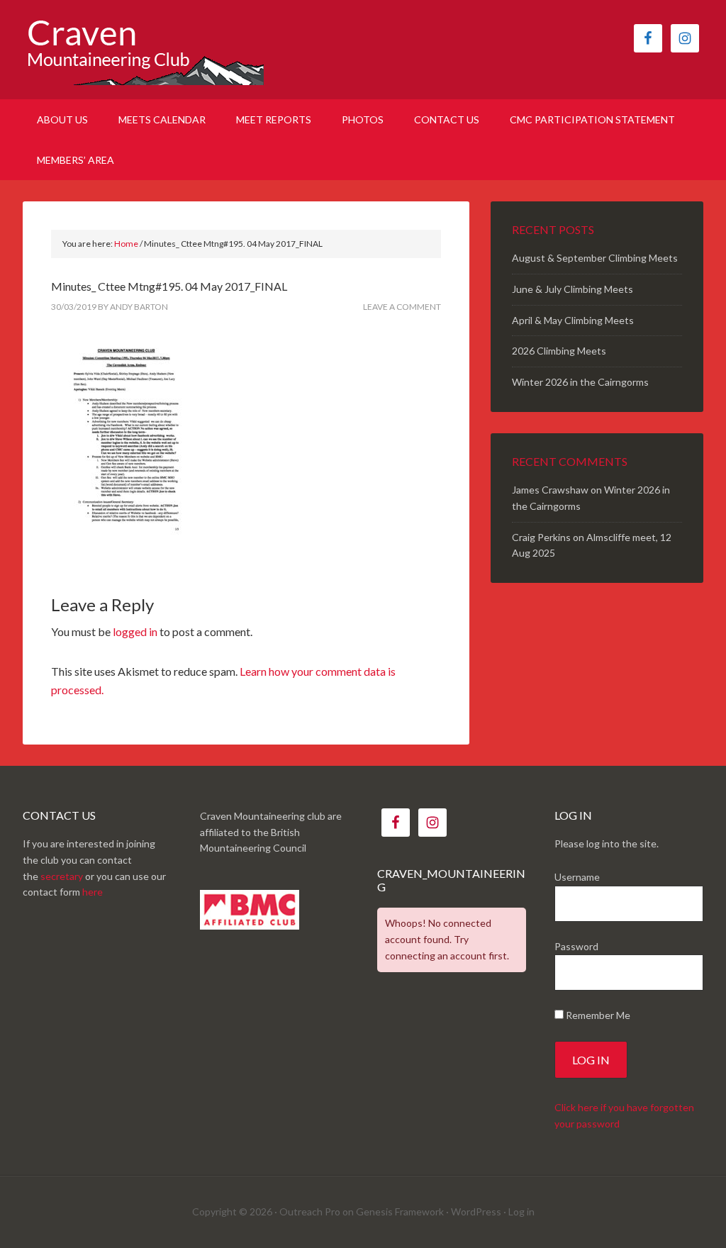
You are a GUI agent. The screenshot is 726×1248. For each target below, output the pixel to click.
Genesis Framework (400, 1211)
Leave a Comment (402, 306)
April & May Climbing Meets (573, 320)
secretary (61, 876)
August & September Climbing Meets (595, 258)
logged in (135, 631)
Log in (521, 1211)
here (92, 892)
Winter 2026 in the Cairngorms (580, 382)
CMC (143, 49)
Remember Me (597, 1015)
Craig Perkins (541, 537)
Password (576, 946)
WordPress (476, 1211)
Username (577, 877)
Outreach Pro (309, 1211)
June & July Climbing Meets (572, 289)
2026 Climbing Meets (559, 351)
